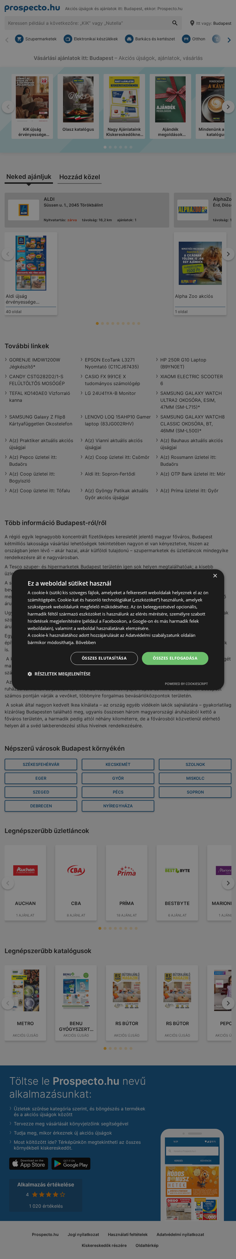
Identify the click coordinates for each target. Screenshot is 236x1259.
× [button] (215, 576)
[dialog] (118, 629)
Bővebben (86, 642)
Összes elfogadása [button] (175, 658)
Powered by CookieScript (186, 683)
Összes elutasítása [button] (104, 658)
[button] (59, 674)
